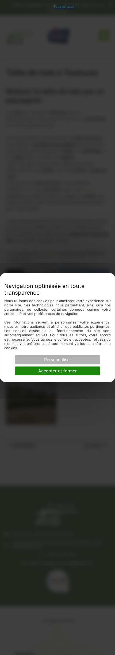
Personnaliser (57, 359)
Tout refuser (63, 6)
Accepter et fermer (57, 370)
